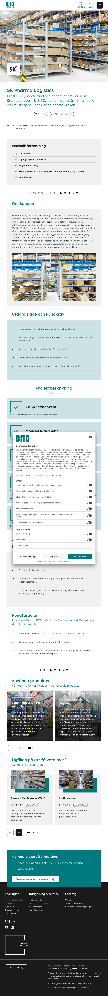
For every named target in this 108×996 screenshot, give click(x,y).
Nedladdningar (35, 906)
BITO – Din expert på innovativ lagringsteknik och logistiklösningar (35, 125)
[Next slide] (20, 748)
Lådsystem (9, 903)
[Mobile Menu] (100, 5)
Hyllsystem (9, 906)
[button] (61, 193)
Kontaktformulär (36, 910)
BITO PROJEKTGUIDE (38, 903)
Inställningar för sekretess (78, 987)
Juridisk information (56, 987)
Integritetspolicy (84, 983)
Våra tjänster (10, 913)
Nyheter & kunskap (77, 125)
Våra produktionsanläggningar (78, 906)
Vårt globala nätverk (74, 903)
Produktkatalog (35, 900)
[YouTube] (6, 927)
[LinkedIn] (12, 927)
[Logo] (12, 5)
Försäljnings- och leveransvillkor (61, 983)
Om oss (68, 900)
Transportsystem (12, 910)
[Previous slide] (11, 748)
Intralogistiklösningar (14, 900)
